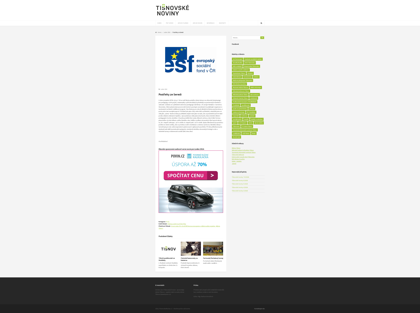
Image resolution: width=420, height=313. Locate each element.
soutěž (246, 119)
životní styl (236, 137)
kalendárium (237, 77)
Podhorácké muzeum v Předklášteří (244, 102)
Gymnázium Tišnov (239, 73)
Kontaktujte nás (259, 309)
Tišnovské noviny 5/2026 (240, 184)
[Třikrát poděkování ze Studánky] (169, 249)
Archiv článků (183, 23)
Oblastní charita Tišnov (240, 98)
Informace (211, 23)
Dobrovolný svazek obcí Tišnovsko (243, 157)
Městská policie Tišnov (240, 95)
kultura (256, 77)
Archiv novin (197, 23)
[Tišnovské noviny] (172, 16)
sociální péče (237, 119)
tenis (250, 123)
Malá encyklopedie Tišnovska (242, 80)
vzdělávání (236, 133)
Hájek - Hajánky (237, 161)
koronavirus (247, 77)
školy (167, 222)
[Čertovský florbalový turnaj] (213, 249)
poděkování (246, 105)
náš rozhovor (254, 95)
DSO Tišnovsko (250, 63)
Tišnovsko (236, 126)
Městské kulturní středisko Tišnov (243, 150)
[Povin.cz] (191, 212)
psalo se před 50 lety (240, 109)
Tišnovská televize (238, 155)
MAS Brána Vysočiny (239, 84)
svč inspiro (242, 123)
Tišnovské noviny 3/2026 (240, 191)
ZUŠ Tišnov (245, 133)
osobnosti (253, 98)
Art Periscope (237, 59)
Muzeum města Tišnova (240, 87)
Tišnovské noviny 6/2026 (240, 180)
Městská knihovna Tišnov (241, 91)
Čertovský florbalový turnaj (213, 258)
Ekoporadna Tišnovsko (251, 66)
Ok (262, 37)
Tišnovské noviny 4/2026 (240, 187)
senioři (252, 116)
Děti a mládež (237, 66)
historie (250, 73)
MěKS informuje (256, 87)
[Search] (261, 23)
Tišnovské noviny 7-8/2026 (240, 177)
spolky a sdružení (256, 119)
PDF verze (169, 23)
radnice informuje (238, 112)
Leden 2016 (164, 89)
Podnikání (236, 105)
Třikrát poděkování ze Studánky (167, 259)
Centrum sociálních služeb (253, 59)
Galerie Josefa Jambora (241, 70)
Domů (160, 23)
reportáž (236, 116)
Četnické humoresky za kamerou (189, 259)
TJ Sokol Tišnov (247, 126)
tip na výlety (259, 123)
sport (235, 123)
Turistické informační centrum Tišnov (245, 130)
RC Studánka (251, 112)
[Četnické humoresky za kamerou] (191, 249)
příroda (251, 109)
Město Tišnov (236, 148)
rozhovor (244, 116)
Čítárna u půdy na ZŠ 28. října (176, 224)
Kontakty (222, 23)
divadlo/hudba (237, 63)
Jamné (234, 164)
